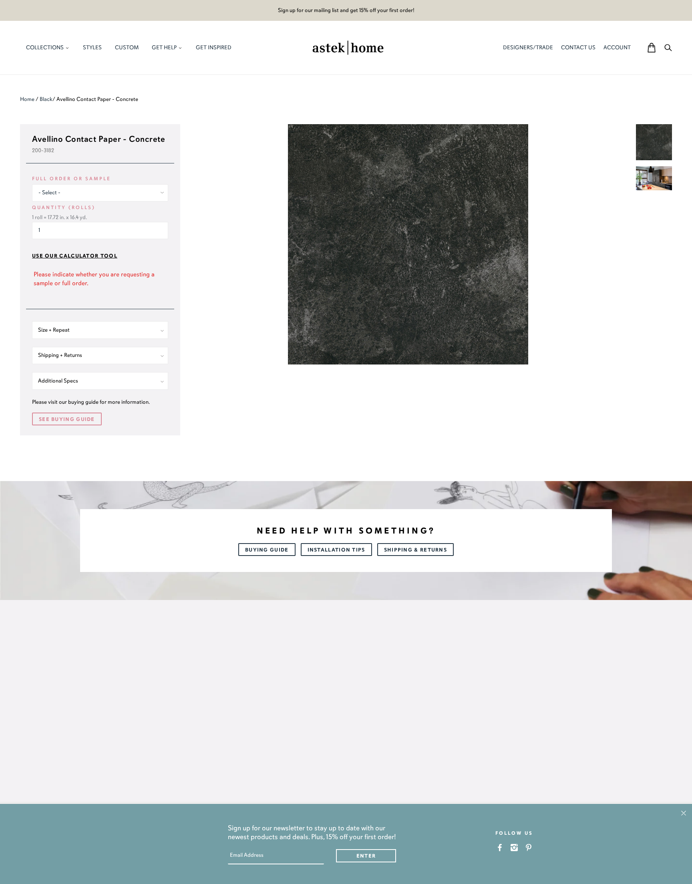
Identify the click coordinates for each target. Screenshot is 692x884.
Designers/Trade (528, 47)
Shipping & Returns (415, 550)
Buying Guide (267, 550)
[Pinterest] (528, 847)
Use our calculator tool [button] (74, 256)
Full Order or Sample (71, 178)
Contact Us (578, 47)
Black (46, 99)
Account (617, 47)
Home (27, 99)
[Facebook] (500, 847)
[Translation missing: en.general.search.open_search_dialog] (668, 47)
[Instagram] (514, 847)
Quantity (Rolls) (63, 207)
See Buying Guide (67, 419)
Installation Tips (336, 550)
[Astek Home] (348, 47)
